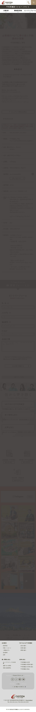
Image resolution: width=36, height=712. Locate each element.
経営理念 (5, 645)
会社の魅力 (23, 645)
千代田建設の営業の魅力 (26, 664)
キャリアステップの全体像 (9, 663)
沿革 (4, 654)
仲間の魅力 (23, 650)
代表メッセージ (7, 648)
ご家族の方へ (6, 650)
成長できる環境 (7, 665)
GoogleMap (29, 700)
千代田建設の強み (25, 669)
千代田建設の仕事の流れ (26, 666)
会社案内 (5, 652)
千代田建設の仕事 (25, 662)
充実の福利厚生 (7, 668)
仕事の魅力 (23, 648)
